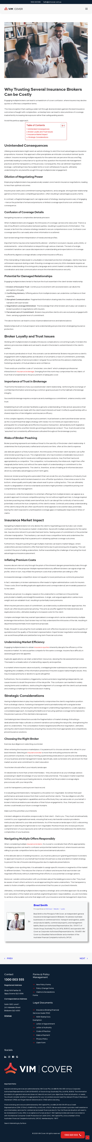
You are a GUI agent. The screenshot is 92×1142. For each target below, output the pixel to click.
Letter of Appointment (45, 1023)
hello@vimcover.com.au (52, 2)
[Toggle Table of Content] (61, 126)
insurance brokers (34, 844)
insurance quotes (41, 647)
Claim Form (41, 1042)
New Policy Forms (43, 984)
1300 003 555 (36, 2)
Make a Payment (43, 1035)
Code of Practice (43, 1031)
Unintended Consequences (38, 129)
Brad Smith (41, 905)
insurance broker (35, 752)
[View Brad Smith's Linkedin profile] (29, 921)
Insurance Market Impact (38, 134)
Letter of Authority (44, 1027)
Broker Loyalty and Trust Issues (40, 132)
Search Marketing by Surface (15, 1123)
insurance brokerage (25, 371)
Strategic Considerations (38, 137)
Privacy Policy (42, 1039)
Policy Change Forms (45, 988)
